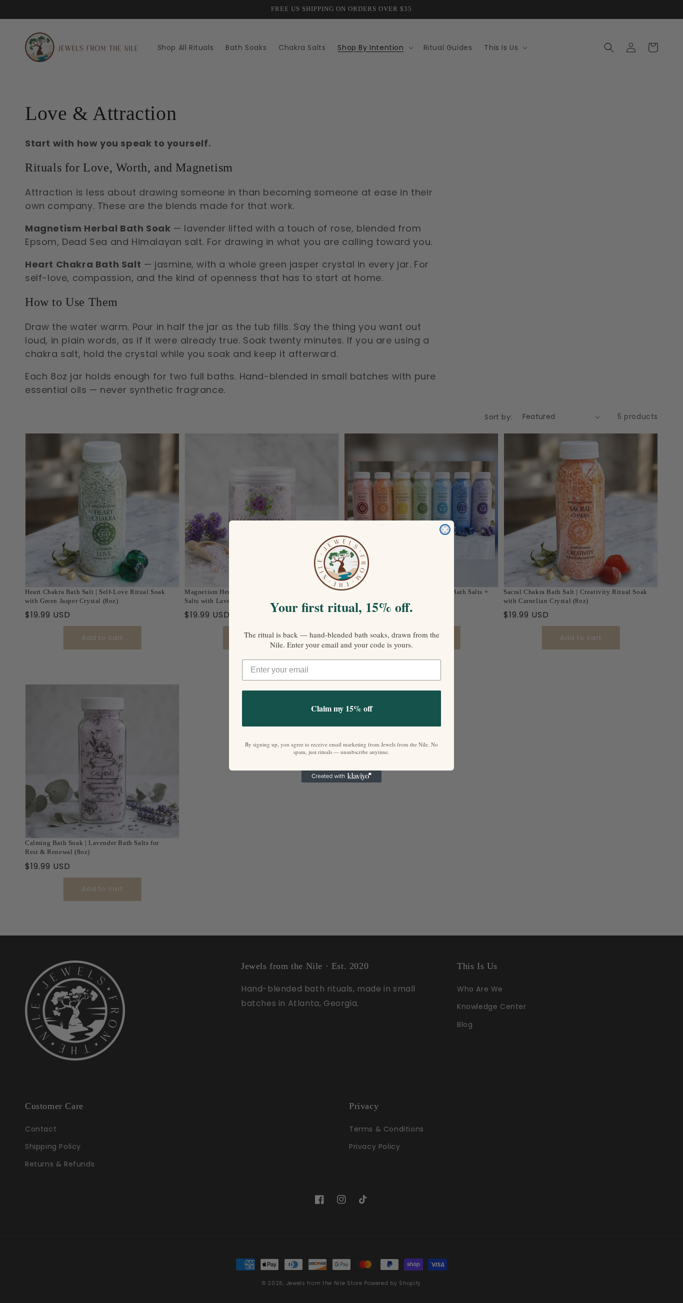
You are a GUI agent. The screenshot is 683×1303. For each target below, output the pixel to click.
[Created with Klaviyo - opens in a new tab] (342, 776)
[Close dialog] (445, 529)
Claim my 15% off (341, 708)
